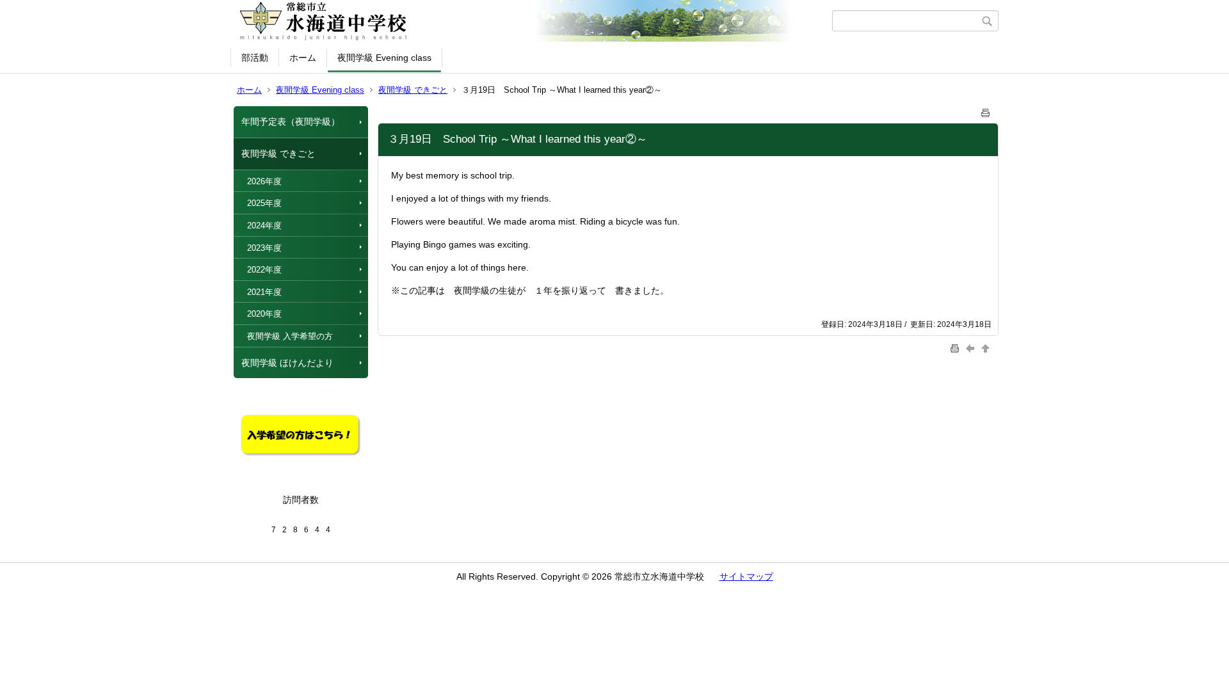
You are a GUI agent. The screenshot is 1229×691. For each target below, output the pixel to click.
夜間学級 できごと (412, 90)
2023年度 (264, 248)
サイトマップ (746, 576)
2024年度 (264, 225)
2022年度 (264, 269)
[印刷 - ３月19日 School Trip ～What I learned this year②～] (985, 110)
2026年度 (264, 181)
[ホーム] (533, 21)
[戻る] (971, 348)
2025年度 (264, 203)
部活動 (254, 57)
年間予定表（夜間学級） (290, 121)
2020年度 (264, 314)
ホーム (302, 57)
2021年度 (264, 292)
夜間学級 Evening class (384, 57)
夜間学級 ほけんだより (287, 363)
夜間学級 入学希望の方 (290, 336)
